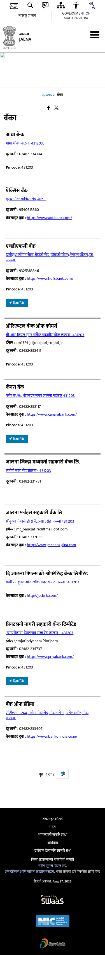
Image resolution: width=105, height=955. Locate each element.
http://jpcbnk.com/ (42, 595)
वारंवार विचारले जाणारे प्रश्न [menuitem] (52, 850)
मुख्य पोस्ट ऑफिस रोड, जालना (26, 199)
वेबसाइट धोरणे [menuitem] (53, 819)
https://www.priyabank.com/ (50, 656)
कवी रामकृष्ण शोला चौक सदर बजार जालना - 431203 (42, 582)
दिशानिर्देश (18, 303)
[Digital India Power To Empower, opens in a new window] (53, 944)
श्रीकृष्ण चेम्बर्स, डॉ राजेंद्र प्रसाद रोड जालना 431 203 (40, 521)
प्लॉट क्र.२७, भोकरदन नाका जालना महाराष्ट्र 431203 (40, 395)
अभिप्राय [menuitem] (52, 843)
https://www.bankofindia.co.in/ (52, 736)
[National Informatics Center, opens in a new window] (53, 922)
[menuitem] (14, 5)
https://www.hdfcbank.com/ (50, 278)
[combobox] (91, 5)
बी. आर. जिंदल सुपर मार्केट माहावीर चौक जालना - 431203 (45, 335)
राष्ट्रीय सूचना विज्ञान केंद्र (52, 865)
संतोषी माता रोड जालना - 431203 (28, 470)
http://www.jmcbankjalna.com (51, 545)
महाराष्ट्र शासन (27, 16)
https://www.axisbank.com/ (49, 218)
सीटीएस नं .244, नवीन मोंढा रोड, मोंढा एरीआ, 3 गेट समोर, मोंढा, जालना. (47, 715)
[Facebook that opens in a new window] (48, 108)
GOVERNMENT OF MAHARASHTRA (76, 16)
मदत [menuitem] (52, 827)
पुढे (63, 773)
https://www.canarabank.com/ (52, 414)
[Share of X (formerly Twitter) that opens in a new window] (56, 108)
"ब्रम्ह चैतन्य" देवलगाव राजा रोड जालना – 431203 (39, 633)
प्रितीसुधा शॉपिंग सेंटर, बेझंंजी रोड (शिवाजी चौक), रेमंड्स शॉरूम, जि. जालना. (50, 257)
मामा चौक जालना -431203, (25, 143)
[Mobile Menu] (95, 34)
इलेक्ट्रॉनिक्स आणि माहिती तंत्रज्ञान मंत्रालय (29, 871)
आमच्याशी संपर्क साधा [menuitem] (52, 834)
